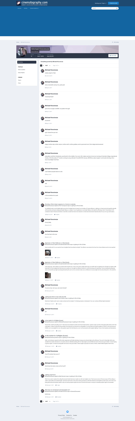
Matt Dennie (62, 376)
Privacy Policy (61, 415)
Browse (19, 8)
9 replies (58, 257)
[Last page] (50, 66)
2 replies (59, 330)
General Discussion (75, 391)
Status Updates (109, 8)
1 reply (58, 385)
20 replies (58, 397)
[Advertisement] (67, 25)
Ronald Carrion (62, 391)
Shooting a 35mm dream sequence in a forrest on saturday (60, 204)
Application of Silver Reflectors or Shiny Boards (57, 243)
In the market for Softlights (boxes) (54, 320)
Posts (19, 83)
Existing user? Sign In (100, 3)
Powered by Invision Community (67, 418)
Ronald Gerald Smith (64, 244)
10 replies (59, 303)
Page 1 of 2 (55, 65)
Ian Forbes (61, 298)
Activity (25, 8)
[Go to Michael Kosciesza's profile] (42, 71)
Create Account (113, 3)
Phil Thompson (62, 205)
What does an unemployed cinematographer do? (57, 390)
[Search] (117, 8)
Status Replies (21, 72)
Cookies (75, 415)
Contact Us (69, 415)
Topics (19, 80)
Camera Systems (34, 8)
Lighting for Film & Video (77, 205)
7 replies (57, 214)
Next (46, 65)
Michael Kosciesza (51, 70)
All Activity (20, 62)
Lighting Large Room (50, 374)
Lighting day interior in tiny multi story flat (55, 296)
